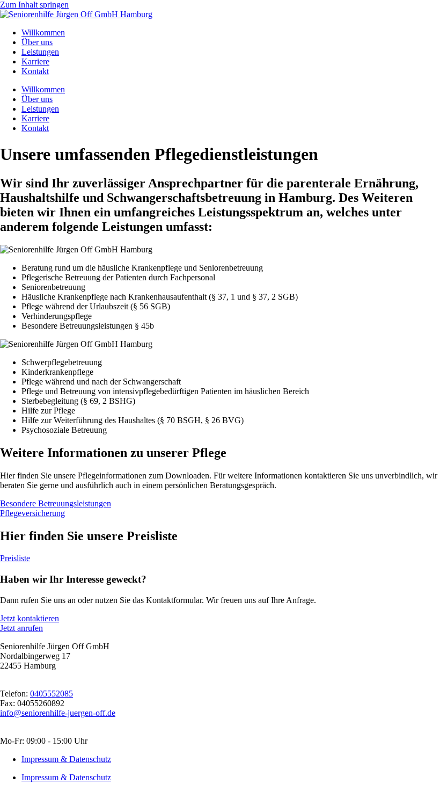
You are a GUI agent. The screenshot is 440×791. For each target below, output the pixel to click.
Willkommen (43, 32)
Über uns (37, 42)
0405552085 (51, 693)
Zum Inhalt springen (34, 4)
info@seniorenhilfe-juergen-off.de (57, 712)
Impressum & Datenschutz (66, 759)
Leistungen (40, 51)
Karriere (35, 61)
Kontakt (35, 71)
